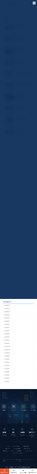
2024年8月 (6, 321)
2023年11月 (7, 349)
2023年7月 (6, 362)
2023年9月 (6, 356)
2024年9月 (6, 318)
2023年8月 (6, 359)
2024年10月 (7, 315)
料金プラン (7, 448)
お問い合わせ (27, 448)
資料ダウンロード (4, 472)
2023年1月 (6, 381)
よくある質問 (17, 448)
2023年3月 (6, 375)
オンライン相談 (23, 472)
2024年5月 (6, 330)
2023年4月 (6, 372)
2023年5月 (6, 368)
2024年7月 (6, 324)
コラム (12, 451)
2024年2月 (6, 340)
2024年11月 (7, 312)
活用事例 (19, 451)
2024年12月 (7, 308)
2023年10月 (7, 353)
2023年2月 (6, 378)
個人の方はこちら (32, 472)
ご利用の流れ (26, 446)
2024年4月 (6, 334)
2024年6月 (6, 327)
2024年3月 (6, 337)
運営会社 (5, 451)
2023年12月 (7, 346)
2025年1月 (6, 305)
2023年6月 (6, 365)
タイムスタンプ (28, 451)
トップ (7, 446)
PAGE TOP (34, 458)
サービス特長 (16, 446)
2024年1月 (6, 343)
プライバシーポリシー (18, 453)
